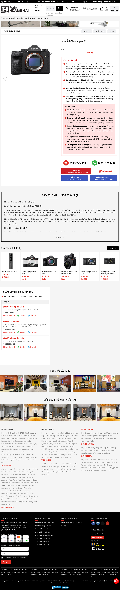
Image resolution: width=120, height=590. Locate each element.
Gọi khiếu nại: (10, 525)
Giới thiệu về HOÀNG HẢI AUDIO (71, 523)
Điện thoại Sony (6, 574)
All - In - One (27, 460)
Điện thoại (92, 468)
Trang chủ (5, 18)
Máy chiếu (50, 467)
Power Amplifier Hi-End (17, 446)
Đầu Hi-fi (4, 469)
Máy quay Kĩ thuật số (103, 450)
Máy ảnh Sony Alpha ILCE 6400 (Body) (89, 273)
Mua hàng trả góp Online (43, 526)
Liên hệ (63, 526)
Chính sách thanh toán (42, 544)
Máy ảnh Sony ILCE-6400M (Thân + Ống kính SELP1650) (108, 273)
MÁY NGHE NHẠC (86, 456)
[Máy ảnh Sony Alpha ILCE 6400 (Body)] (89, 261)
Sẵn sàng (100, 31)
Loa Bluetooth (94, 470)
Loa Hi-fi (13, 491)
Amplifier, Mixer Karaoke (107, 438)
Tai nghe (114, 462)
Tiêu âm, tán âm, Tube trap (65, 452)
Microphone (93, 436)
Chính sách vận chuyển (42, 538)
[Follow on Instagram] (98, 523)
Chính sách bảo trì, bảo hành (44, 535)
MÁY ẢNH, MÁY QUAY (88, 444)
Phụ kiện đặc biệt (68, 446)
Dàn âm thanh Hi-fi (15, 483)
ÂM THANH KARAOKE (87, 429)
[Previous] (2, 385)
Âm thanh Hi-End (6, 570)
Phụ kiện (50, 469)
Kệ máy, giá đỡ (46, 457)
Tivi (42, 464)
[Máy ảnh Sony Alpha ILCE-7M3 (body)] (50, 261)
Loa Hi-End (23, 452)
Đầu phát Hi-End (7, 433)
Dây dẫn (44, 433)
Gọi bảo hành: (17, 527)
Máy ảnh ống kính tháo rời (20, 18)
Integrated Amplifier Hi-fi (19, 502)
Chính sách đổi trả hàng (42, 532)
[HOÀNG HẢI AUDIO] (14, 9)
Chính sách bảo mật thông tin (44, 529)
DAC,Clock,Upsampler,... (19, 441)
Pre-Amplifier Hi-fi (29, 496)
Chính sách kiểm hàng (42, 541)
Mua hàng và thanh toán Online (45, 523)
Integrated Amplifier (56, 12)
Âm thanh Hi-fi (18, 570)
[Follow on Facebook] (93, 523)
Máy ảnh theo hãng (88, 448)
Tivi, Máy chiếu (15, 572)
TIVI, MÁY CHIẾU (46, 460)
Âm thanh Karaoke (75, 574)
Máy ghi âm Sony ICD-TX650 (9, 272)
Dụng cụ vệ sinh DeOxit (69, 455)
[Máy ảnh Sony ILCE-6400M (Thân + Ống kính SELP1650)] (109, 261)
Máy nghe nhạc (86, 460)
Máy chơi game (46, 472)
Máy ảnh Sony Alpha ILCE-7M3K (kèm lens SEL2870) (69, 273)
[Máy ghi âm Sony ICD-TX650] (10, 261)
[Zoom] (5, 79)
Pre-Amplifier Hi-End (28, 436)
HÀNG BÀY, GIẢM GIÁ (7, 507)
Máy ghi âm (114, 468)
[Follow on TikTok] (103, 523)
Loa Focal (48, 12)
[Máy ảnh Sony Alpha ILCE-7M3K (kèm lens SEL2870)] (69, 261)
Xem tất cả (113, 248)
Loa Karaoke (113, 433)
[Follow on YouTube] (107, 523)
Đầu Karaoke (85, 433)
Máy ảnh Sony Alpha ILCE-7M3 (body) (49, 273)
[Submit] (59, 8)
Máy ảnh (24, 572)
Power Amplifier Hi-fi (26, 475)
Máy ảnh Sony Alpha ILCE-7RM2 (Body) (30, 273)
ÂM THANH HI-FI (6, 465)
